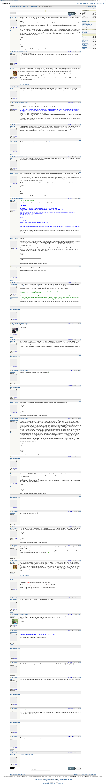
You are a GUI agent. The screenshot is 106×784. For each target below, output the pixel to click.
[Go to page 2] (80, 13)
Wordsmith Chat (56, 780)
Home (35, 779)
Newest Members (85, 21)
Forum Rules (13, 774)
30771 (80, 401)
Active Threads (56, 8)
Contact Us (101, 3)
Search (91, 3)
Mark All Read (21, 774)
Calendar (50, 8)
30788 (80, 708)
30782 (80, 614)
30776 (80, 511)
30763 (80, 266)
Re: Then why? (15, 511)
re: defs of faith (15, 236)
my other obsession (24, 84)
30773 (80, 456)
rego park (12, 573)
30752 (80, 15)
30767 (80, 339)
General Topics (26, 6)
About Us (79, 3)
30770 (80, 385)
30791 (80, 752)
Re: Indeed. (14, 545)
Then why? (14, 472)
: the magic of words (9, 0)
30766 (80, 323)
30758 (80, 140)
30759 (80, 156)
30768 (80, 355)
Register (89, 6)
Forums (19, 6)
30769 (80, 370)
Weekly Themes (34, 6)
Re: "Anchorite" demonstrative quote (20, 51)
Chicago (11, 337)
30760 (80, 172)
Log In (94, 6)
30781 (80, 597)
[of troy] (15, 75)
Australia (11, 154)
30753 (80, 51)
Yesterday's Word (47, 779)
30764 (80, 282)
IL (10, 30)
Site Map (95, 3)
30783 (80, 630)
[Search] (93, 8)
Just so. (14, 401)
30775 (80, 496)
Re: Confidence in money (17, 198)
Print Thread (12, 13)
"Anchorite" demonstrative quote (19, 15)
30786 (80, 677)
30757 (80, 124)
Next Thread (63, 11)
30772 (80, 418)
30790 (80, 736)
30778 (80, 545)
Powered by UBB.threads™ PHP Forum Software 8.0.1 (53, 783)
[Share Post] (77, 15)
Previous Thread (28, 11)
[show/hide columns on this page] (95, 8)
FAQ (58, 779)
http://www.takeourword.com (27, 754)
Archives (61, 779)
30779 (80, 560)
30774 (80, 472)
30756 (80, 102)
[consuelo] (15, 623)
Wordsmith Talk (13, 6)
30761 (80, 198)
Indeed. (13, 526)
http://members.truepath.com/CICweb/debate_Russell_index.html (38, 285)
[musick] (15, 332)
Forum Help (84, 774)
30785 (80, 662)
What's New (85, 3)
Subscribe (54, 779)
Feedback (70, 779)
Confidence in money (16, 172)
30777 (80, 526)
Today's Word (40, 779)
